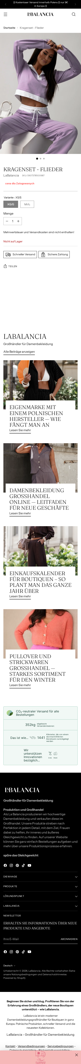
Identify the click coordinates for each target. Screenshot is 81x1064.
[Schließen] (76, 1055)
